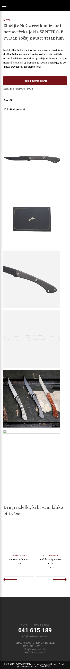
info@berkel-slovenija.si (35, 636)
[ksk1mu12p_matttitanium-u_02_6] (31, 219)
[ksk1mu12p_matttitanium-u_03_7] (31, 458)
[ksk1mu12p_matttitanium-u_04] (31, 279)
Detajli (8, 100)
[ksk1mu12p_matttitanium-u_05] (31, 339)
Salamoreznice (19, 556)
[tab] (35, 100)
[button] (35, 80)
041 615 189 (35, 630)
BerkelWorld (45, 666)
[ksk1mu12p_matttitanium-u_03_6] (31, 399)
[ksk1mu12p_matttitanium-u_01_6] (31, 159)
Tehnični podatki (14, 109)
